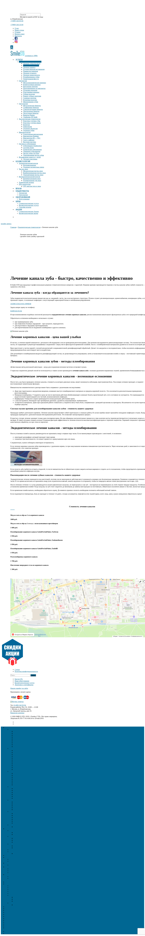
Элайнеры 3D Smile (30, 117)
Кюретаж (26, 125)
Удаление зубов (28, 130)
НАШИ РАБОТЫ (22, 191)
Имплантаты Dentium (31, 136)
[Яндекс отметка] (17, 702)
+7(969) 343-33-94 (16, 25)
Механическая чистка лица (33, 171)
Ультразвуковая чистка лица (33, 175)
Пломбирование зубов (31, 77)
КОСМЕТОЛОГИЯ (23, 161)
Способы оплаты (25, 207)
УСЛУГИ (19, 59)
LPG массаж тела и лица (32, 186)
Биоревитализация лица (32, 178)
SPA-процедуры (25, 184)
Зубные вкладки (29, 94)
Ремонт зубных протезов (32, 96)
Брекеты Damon (29, 115)
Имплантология (24, 132)
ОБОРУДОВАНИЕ (23, 197)
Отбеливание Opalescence (32, 146)
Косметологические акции (28, 213)
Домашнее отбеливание (31, 151)
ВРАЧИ (19, 188)
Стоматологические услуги (29, 203)
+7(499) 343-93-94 (16, 21)
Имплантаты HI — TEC (31, 138)
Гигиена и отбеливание (27, 144)
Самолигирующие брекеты (33, 109)
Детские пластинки (30, 159)
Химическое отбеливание (32, 149)
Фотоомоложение (29, 165)
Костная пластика (29, 142)
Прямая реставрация (30, 71)
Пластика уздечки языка (32, 123)
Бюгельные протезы (30, 86)
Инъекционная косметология (29, 177)
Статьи (17, 669)
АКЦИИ (19, 209)
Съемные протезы (29, 98)
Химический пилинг (26, 182)
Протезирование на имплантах (34, 88)
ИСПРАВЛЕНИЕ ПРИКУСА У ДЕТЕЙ (23, 903)
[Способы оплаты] (21, 700)
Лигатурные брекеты (30, 113)
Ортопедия (23, 81)
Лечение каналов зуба (31, 65)
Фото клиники (24, 199)
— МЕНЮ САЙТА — (13, 882)
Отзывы (17, 32)
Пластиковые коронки (31, 92)
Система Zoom (28, 148)
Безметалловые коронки (32, 85)
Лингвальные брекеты (31, 111)
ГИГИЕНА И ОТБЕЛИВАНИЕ (20, 895)
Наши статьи (19, 30)
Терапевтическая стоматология (30, 62)
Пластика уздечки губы (31, 121)
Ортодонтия (23, 104)
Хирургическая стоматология (29, 119)
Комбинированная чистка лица (34, 173)
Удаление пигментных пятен (33, 167)
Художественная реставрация (33, 69)
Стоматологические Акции (29, 211)
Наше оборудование (22, 681)
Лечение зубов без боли (31, 64)
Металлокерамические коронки (34, 83)
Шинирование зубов (30, 102)
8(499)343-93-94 (16, 311)
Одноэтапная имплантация (33, 134)
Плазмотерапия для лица (32, 180)
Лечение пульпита (29, 73)
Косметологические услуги (29, 205)
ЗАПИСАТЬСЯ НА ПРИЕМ (20, 304)
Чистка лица (23, 169)
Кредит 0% (19, 679)
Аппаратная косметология (28, 163)
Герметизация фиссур (31, 79)
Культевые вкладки (30, 100)
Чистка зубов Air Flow (31, 153)
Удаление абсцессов (30, 128)
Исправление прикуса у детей (30, 157)
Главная (13, 227)
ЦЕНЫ (18, 201)
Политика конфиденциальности (26, 671)
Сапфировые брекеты (31, 107)
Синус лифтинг (28, 140)
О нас (17, 28)
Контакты (18, 36)
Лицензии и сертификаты (24, 685)
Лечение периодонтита (31, 75)
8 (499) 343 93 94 (20, 705)
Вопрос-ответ (20, 34)
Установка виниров (30, 90)
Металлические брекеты (32, 106)
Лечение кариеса (29, 67)
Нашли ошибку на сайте (19, 688)
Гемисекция (27, 127)
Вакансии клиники (17, 713)
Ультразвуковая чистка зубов (33, 155)
